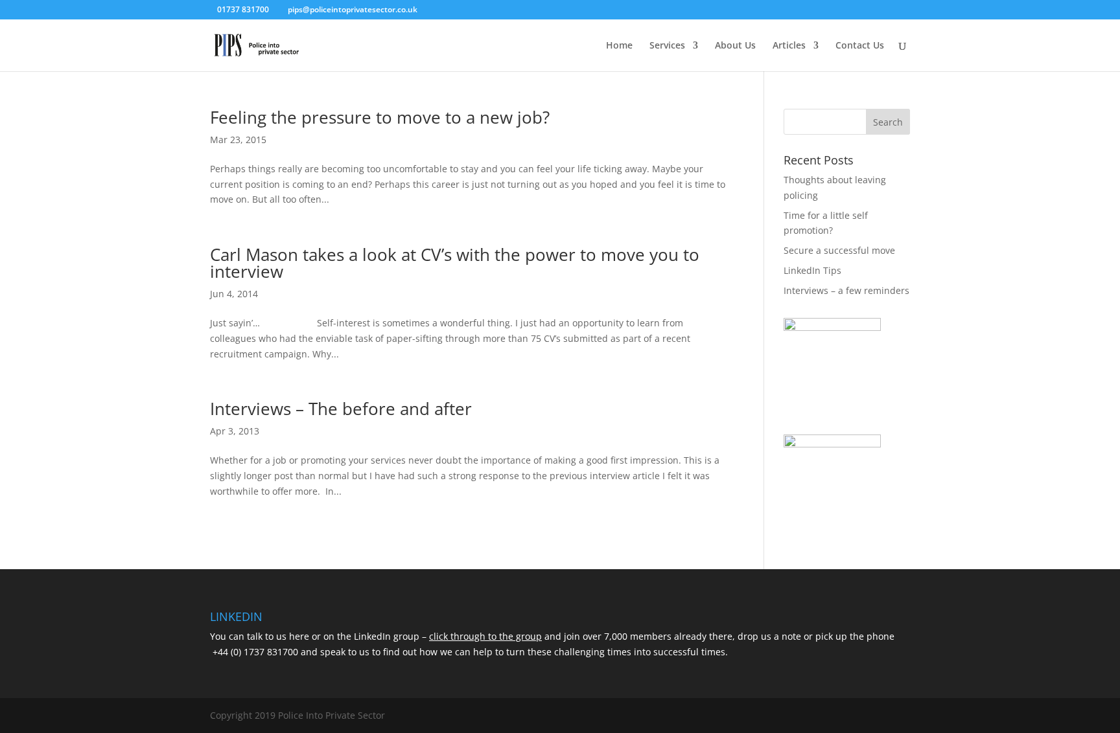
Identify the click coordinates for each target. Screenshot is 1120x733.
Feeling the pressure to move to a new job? (382, 117)
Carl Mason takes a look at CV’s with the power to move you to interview (454, 263)
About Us (735, 46)
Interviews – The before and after (341, 408)
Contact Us (859, 46)
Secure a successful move (839, 250)
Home (619, 46)
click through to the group (485, 636)
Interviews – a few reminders (846, 290)
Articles (789, 46)
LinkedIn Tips (812, 270)
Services (667, 46)
